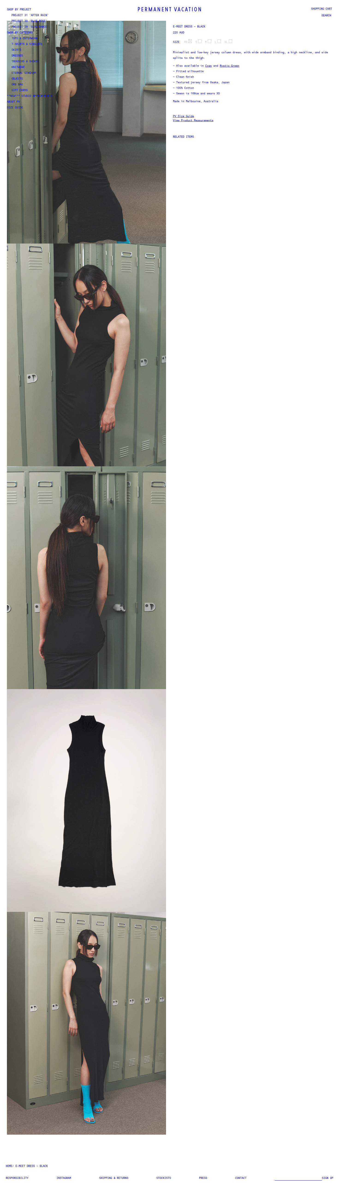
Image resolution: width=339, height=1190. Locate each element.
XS (185, 42)
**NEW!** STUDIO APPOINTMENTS (29, 96)
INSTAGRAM (63, 1178)
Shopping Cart (321, 9)
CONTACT (241, 1178)
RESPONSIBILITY (17, 1178)
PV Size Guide (183, 116)
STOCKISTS (163, 1178)
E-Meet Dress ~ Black (189, 26)
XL (226, 42)
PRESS (203, 1178)
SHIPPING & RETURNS (113, 1178)
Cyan (208, 66)
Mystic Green (229, 66)
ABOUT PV (13, 102)
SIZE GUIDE (15, 107)
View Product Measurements (193, 120)
